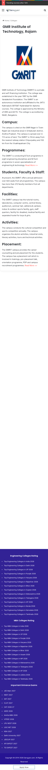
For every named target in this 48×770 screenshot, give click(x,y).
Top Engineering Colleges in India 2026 (19, 561)
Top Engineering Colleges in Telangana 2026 (21, 598)
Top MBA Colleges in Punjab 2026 (17, 638)
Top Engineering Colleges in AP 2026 (18, 602)
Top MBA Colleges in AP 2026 (15, 671)
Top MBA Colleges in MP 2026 (15, 659)
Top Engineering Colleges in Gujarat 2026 (20, 590)
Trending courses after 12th (17, 3)
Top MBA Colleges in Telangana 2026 (18, 667)
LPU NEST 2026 (10, 723)
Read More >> (31, 165)
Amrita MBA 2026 (10, 715)
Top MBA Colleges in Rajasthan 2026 (18, 646)
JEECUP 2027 (9, 739)
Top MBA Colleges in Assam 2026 (17, 655)
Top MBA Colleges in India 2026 (16, 626)
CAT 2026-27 (9, 707)
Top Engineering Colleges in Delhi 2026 (19, 565)
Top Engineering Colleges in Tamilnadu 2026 (21, 614)
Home (6, 21)
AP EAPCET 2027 (10, 744)
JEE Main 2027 (9, 691)
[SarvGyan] (13, 10)
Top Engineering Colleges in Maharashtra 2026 (22, 594)
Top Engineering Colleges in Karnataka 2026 (21, 610)
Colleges (13, 21)
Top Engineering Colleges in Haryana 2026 (20, 578)
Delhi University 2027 (12, 735)
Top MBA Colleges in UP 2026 (15, 634)
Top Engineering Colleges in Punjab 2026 (20, 574)
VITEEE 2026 (9, 719)
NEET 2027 (8, 695)
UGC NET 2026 (10, 727)
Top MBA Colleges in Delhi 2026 (16, 630)
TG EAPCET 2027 (10, 748)
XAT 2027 (7, 699)
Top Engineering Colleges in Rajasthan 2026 (21, 582)
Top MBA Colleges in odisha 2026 (17, 675)
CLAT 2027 (8, 703)
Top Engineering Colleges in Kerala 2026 (19, 606)
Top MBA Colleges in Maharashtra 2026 (19, 663)
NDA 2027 (8, 731)
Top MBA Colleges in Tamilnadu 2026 (18, 679)
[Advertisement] (24, 299)
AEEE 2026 (8, 711)
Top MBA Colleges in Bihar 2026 (16, 650)
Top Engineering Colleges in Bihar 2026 (19, 586)
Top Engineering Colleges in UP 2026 (18, 570)
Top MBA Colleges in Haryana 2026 (17, 642)
